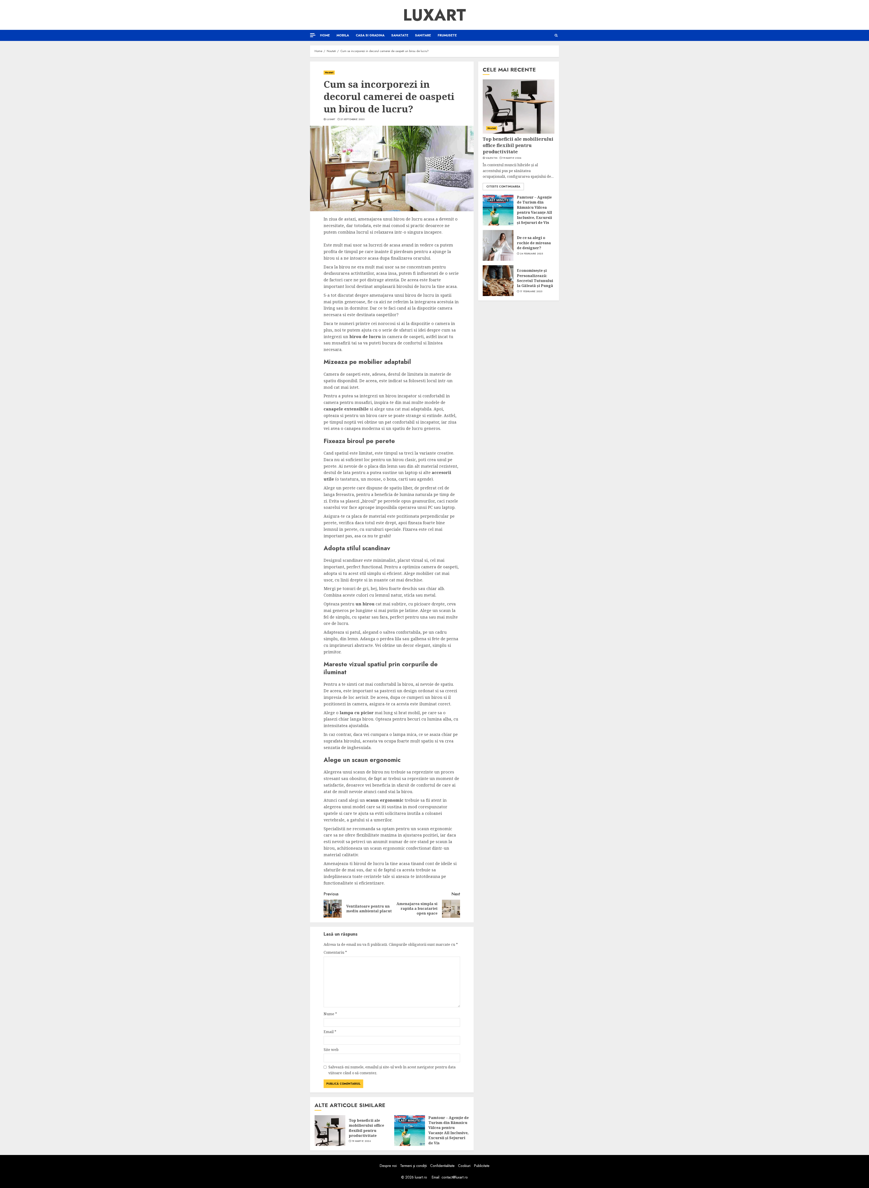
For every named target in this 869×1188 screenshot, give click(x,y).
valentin (491, 158)
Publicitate (481, 1165)
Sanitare (423, 35)
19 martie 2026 (361, 1141)
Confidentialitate (442, 1165)
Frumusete (447, 35)
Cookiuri (464, 1165)
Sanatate (399, 35)
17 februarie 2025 (531, 291)
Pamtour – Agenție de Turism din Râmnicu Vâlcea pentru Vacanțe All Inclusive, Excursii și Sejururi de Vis (448, 1130)
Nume (330, 1013)
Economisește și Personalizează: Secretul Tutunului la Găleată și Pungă (535, 278)
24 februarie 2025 (531, 253)
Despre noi (388, 1165)
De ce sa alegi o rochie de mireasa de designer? (534, 242)
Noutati (329, 72)
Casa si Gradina (370, 35)
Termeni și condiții (413, 1165)
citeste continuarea (503, 187)
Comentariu (335, 952)
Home (325, 35)
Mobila (343, 35)
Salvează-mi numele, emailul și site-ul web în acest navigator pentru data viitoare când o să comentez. (392, 1070)
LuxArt (434, 15)
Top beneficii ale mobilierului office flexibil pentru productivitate (366, 1128)
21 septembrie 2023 (352, 119)
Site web (331, 1049)
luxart (331, 119)
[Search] (556, 35)
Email (330, 1031)
